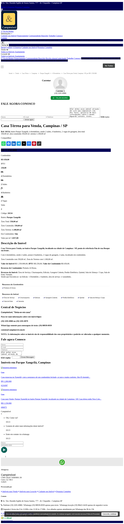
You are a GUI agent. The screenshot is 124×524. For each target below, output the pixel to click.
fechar (4, 45)
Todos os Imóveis (7, 52)
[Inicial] (9, 29)
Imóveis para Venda (10, 491)
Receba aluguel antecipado (56, 58)
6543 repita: (6, 358)
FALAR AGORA (61, 98)
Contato (4, 38)
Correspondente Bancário (38, 36)
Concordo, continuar (110, 514)
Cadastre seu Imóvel (8, 36)
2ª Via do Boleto (7, 31)
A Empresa (10, 7)
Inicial (3, 7)
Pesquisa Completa (22, 7)
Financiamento (22, 36)
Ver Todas (109, 66)
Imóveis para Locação (28, 491)
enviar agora (29, 119)
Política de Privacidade (93, 514)
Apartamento (20, 52)
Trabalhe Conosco (56, 36)
